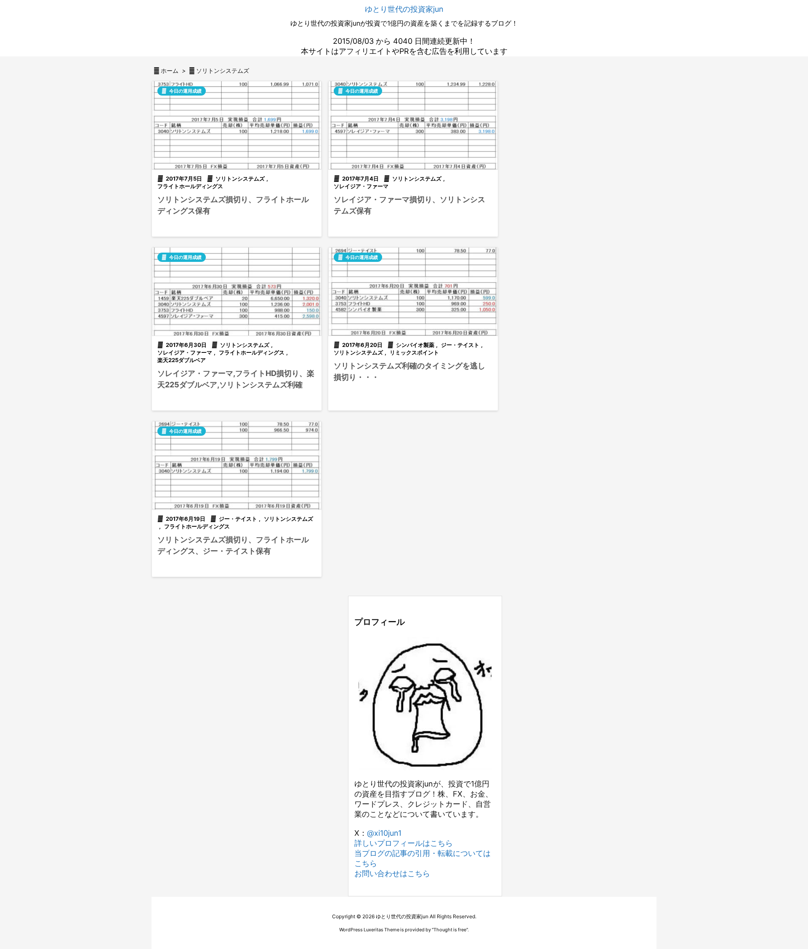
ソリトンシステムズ (240, 178)
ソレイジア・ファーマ (361, 186)
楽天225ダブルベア (181, 360)
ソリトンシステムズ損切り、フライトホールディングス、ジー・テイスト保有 (233, 545)
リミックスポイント (414, 352)
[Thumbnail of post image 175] (413, 291)
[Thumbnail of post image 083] (237, 291)
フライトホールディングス (190, 186)
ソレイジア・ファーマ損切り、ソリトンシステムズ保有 (409, 205)
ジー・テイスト (460, 344)
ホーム (169, 70)
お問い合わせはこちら (392, 873)
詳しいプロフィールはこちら (403, 843)
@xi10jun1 (384, 833)
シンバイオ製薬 (415, 344)
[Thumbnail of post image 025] (413, 125)
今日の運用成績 (185, 91)
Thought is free (449, 930)
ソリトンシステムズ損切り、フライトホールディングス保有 (233, 205)
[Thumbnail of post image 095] (237, 465)
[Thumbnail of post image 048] (237, 125)
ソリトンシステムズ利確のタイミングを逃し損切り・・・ (409, 371)
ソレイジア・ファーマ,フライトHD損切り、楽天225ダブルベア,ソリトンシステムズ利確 (235, 379)
